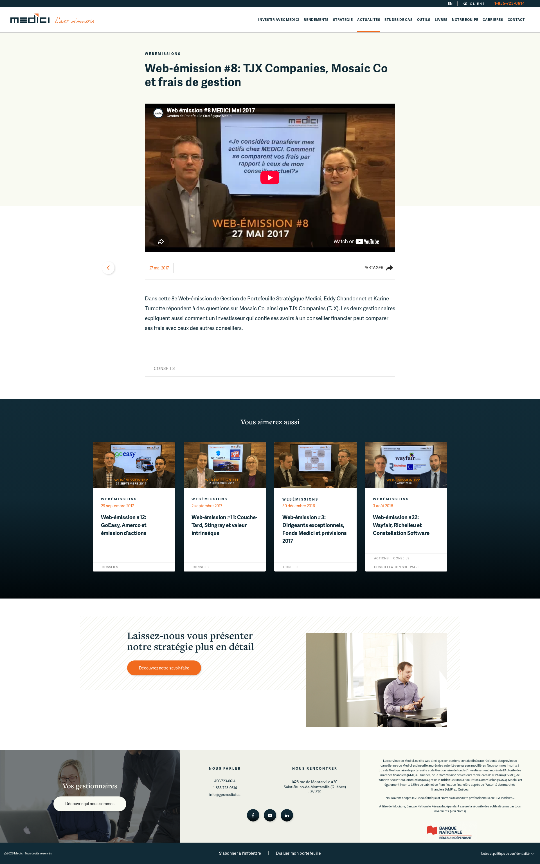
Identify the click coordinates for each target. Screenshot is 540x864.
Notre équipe (465, 19)
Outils (423, 19)
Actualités (368, 19)
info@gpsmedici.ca (224, 794)
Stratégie (343, 19)
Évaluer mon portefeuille (298, 853)
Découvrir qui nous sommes (89, 803)
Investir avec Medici (278, 19)
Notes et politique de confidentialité (505, 853)
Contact (516, 19)
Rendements (316, 19)
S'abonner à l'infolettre (240, 853)
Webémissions (163, 53)
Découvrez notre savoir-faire (164, 668)
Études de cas (398, 19)
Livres (441, 19)
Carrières (493, 19)
